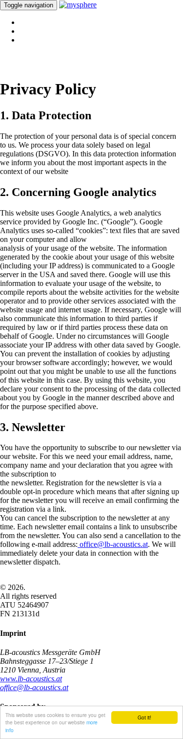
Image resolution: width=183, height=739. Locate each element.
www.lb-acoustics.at (31, 678)
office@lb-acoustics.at (113, 544)
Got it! (144, 717)
